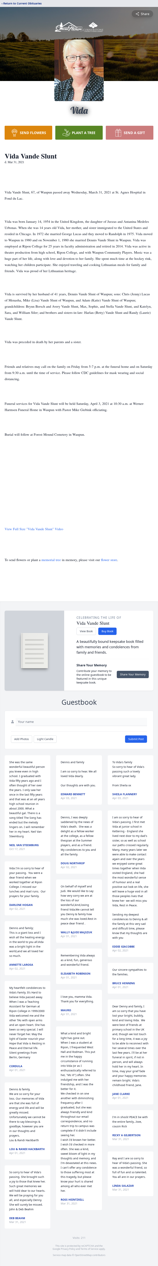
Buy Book (107, 631)
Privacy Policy (68, 1249)
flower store (109, 559)
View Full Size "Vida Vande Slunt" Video (34, 529)
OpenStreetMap (83, 1255)
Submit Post (136, 739)
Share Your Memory (132, 674)
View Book (86, 631)
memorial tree (51, 559)
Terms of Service (89, 1249)
